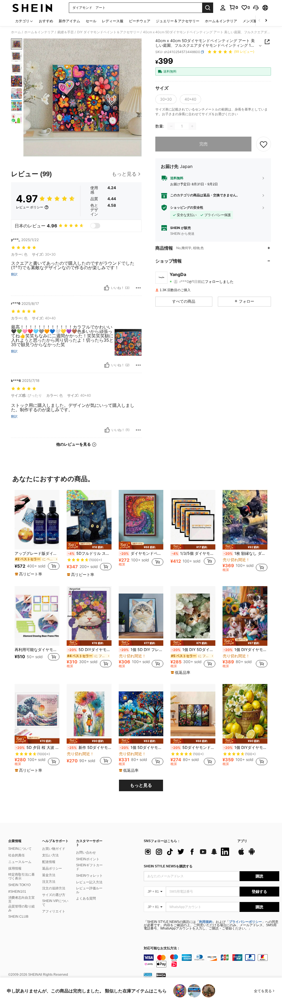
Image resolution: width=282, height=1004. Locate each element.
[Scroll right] (266, 20)
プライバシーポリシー (245, 922)
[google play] (252, 854)
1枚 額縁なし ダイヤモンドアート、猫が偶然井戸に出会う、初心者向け (245, 553)
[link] (233, 7)
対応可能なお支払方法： (162, 948)
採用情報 (14, 868)
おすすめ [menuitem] (46, 21)
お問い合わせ (86, 852)
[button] (256, 7)
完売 (203, 144)
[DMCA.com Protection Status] (161, 975)
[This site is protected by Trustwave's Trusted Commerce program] (148, 975)
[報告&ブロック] (138, 288)
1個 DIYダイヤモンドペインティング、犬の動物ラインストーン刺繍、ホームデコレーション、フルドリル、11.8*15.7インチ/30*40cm (245, 649)
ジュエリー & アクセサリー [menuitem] (177, 21)
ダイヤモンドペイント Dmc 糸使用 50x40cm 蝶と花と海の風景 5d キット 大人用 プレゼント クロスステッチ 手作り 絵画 (142, 553)
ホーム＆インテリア (39, 32)
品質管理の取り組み (21, 908)
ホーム (16, 32)
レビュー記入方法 (89, 882)
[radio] (166, 99)
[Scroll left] (259, 20)
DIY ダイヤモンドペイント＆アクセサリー (108, 32)
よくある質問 (86, 898)
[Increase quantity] (192, 126)
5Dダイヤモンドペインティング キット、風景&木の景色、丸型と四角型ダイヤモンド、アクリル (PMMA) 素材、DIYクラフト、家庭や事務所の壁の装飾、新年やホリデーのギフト (193, 747)
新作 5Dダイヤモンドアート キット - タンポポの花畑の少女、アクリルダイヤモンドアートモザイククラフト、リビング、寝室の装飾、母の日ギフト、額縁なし (90, 747)
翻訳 (14, 274)
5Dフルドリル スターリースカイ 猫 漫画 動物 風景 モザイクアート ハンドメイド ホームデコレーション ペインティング (90, 553)
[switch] (95, 225)
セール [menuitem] (91, 21)
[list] (188, 852)
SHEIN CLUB (18, 917)
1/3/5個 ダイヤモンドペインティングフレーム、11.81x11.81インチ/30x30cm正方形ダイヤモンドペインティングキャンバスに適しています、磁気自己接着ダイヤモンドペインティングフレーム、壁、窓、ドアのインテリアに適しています (193, 553)
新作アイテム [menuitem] (69, 21)
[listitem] (37, 533)
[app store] (241, 854)
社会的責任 (16, 855)
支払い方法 (50, 855)
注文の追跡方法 (53, 888)
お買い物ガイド (53, 849)
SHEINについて (20, 849)
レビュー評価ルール (89, 890)
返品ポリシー (52, 868)
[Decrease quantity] (171, 126)
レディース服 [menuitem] (112, 21)
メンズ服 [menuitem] (250, 21)
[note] (29, 574)
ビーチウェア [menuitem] (139, 21)
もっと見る (141, 785)
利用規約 (205, 922)
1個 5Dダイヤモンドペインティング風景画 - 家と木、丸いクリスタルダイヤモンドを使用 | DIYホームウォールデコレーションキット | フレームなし (142, 747)
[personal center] (222, 7)
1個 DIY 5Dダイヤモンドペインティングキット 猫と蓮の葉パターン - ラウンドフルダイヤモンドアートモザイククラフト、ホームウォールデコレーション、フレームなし (193, 649)
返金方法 (48, 875)
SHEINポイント (87, 859)
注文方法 (48, 882)
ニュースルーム (19, 862)
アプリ (242, 841)
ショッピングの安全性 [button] (186, 207)
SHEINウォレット (89, 876)
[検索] (207, 7)
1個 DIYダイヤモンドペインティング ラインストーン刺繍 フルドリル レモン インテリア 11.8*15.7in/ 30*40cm (245, 747)
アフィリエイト (53, 911)
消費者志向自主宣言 (21, 899)
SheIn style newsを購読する (168, 866)
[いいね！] (106, 288)
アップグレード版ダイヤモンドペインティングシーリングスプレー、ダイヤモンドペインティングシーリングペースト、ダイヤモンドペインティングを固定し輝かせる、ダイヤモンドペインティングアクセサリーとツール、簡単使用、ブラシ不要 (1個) (37, 553)
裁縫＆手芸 (65, 32)
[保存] (263, 144)
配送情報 (48, 862)
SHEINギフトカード (89, 867)
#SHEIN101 (17, 891)
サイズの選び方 (53, 895)
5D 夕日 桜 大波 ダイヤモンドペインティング (37, 747)
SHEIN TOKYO (19, 885)
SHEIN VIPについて (55, 903)
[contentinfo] (211, 960)
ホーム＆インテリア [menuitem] (221, 21)
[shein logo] (32, 7)
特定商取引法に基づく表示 (21, 876)
